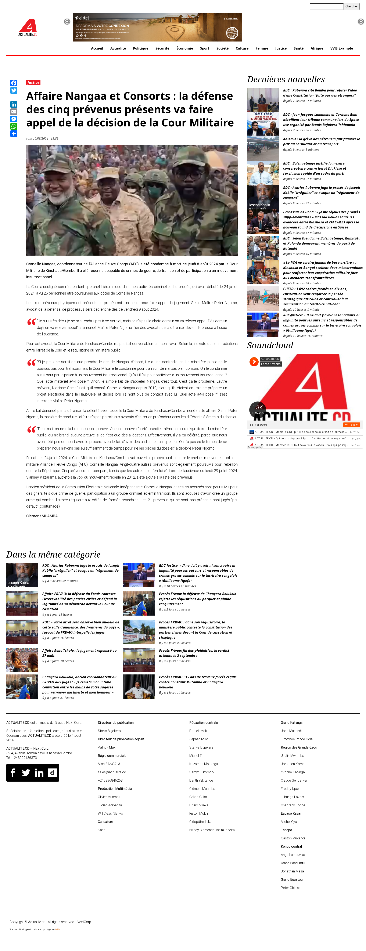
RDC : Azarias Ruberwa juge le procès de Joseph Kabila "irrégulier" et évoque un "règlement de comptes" (80, 570)
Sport (204, 48)
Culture (242, 48)
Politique (140, 48)
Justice (281, 48)
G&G (57, 929)
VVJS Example (341, 48)
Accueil (97, 48)
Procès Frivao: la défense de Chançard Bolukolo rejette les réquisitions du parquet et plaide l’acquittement (197, 598)
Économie (184, 48)
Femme (262, 48)
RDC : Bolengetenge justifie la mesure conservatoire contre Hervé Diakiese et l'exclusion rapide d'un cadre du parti (314, 168)
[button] (67, 21)
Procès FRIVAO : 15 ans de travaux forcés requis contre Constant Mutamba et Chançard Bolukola (198, 682)
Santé (299, 48)
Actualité (118, 48)
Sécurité (162, 48)
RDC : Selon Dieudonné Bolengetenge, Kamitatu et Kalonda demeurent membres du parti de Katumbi (321, 243)
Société (222, 48)
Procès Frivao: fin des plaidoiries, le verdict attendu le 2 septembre (194, 653)
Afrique (317, 48)
